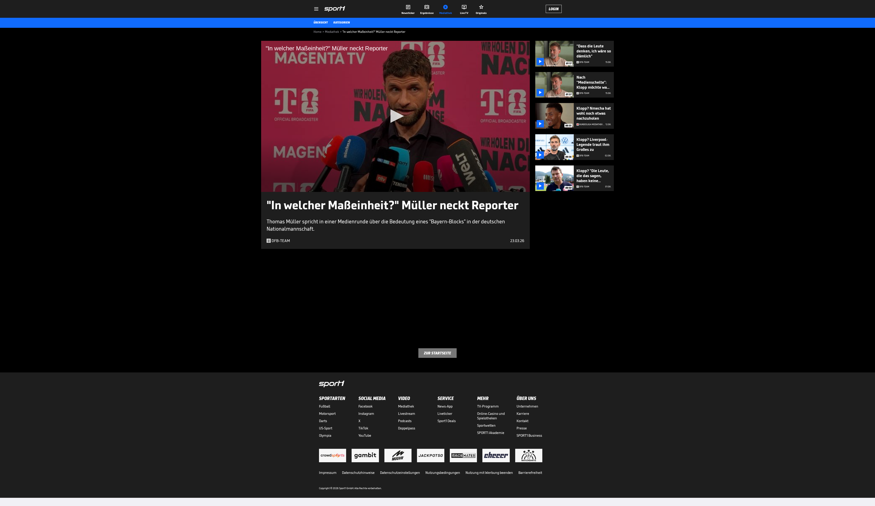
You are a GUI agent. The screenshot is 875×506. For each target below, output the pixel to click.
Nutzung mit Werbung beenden (489, 472)
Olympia (325, 435)
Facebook (365, 406)
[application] (395, 116)
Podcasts (405, 421)
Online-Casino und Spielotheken (491, 415)
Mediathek (406, 406)
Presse (522, 428)
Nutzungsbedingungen (442, 472)
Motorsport (327, 413)
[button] (396, 116)
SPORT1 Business (529, 435)
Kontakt (522, 421)
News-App (445, 406)
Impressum (328, 472)
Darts (323, 421)
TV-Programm (488, 406)
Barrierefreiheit (530, 472)
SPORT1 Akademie (490, 433)
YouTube (364, 435)
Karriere (523, 413)
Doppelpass (406, 428)
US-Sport (325, 428)
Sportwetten (486, 425)
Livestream (406, 413)
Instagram (366, 413)
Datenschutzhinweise (358, 472)
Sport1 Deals (447, 421)
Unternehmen (527, 406)
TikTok (363, 428)
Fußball (324, 406)
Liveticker (445, 413)
